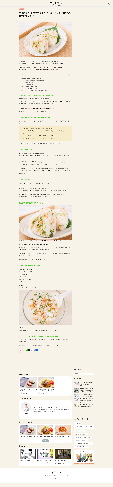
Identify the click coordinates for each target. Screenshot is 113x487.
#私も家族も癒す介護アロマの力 (81, 446)
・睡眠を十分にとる (29, 82)
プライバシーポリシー (62, 475)
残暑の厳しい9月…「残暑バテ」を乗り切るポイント (34, 78)
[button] (109, 3)
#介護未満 (83, 431)
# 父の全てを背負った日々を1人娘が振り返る (84, 427)
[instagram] (55, 479)
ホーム (43, 475)
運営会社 (55, 475)
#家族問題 (77, 431)
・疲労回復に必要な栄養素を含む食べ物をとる (34, 80)
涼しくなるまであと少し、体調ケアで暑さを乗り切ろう (34, 90)
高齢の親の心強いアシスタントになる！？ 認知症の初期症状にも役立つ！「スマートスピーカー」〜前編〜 (86, 390)
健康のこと (22, 9)
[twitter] (58, 479)
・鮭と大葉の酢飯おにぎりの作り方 (32, 88)
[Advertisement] (45, 362)
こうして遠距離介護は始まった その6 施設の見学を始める (87, 405)
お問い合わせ (68, 475)
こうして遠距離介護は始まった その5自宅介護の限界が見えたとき (87, 400)
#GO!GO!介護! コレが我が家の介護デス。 (83, 443)
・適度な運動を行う (29, 84)
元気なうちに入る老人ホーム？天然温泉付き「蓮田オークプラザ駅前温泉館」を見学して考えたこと (62, 462)
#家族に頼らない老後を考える (81, 440)
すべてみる (45, 440)
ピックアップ (51, 475)
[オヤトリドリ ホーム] (56, 3)
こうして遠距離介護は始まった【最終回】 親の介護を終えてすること (86, 384)
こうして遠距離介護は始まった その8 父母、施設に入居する (87, 395)
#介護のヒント (78, 423)
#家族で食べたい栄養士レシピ (30, 9)
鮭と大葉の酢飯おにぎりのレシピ (29, 86)
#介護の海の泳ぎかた (87, 437)
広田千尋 (25, 393)
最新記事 (46, 475)
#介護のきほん (78, 437)
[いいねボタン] (20, 350)
